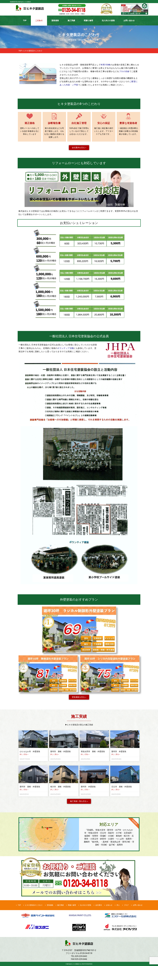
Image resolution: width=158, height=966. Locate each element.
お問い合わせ (129, 20)
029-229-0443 (81, 956)
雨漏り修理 (88, 20)
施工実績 (71, 20)
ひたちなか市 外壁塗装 (30, 751)
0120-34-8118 (86, 953)
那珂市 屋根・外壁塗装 (61, 751)
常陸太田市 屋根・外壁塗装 (93, 751)
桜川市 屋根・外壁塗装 (60, 787)
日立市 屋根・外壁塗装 (121, 787)
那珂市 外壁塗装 (118, 751)
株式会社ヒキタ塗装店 (73, 964)
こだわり (39, 20)
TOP (25, 20)
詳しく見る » (24, 754)
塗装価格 (55, 20)
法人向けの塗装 (108, 20)
